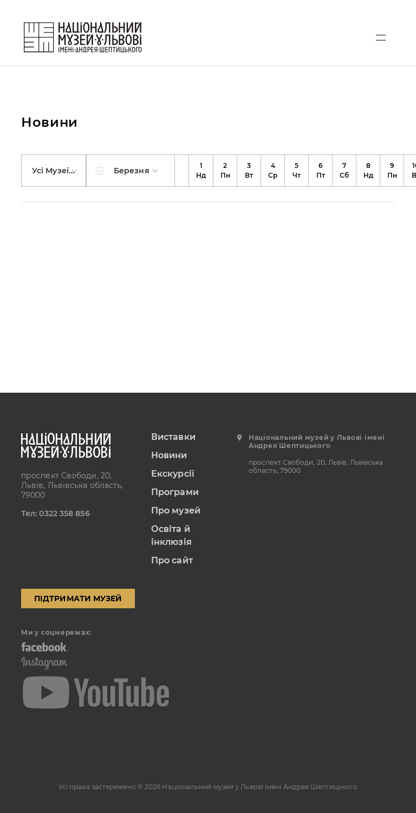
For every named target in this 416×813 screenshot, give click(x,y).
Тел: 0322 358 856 (55, 513)
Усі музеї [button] (51, 170)
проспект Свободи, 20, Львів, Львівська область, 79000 (72, 485)
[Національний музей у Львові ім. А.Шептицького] (83, 37)
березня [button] (133, 170)
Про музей (175, 510)
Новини (169, 455)
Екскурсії (172, 474)
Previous (182, 170)
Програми (175, 492)
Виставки (173, 437)
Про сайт (172, 560)
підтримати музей (78, 598)
